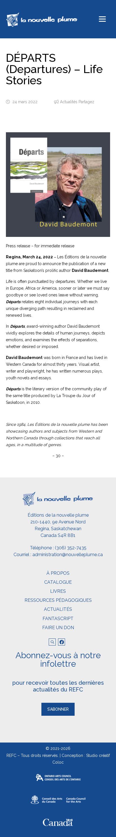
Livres (58, 591)
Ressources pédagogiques (58, 600)
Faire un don (58, 627)
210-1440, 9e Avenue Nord (58, 522)
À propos (58, 573)
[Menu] (102, 19)
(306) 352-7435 (70, 547)
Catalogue (58, 582)
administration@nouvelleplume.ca (67, 554)
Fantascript (58, 618)
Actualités (58, 609)
